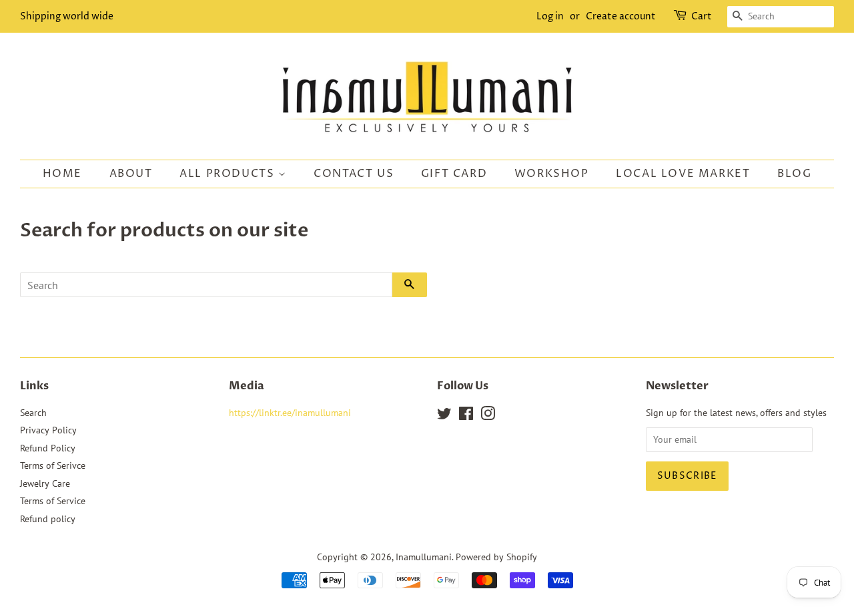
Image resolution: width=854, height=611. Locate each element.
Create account (621, 16)
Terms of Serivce (52, 465)
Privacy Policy (48, 430)
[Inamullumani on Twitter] (444, 416)
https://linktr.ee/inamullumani (290, 413)
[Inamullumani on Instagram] (487, 416)
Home (62, 173)
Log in (550, 16)
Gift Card (454, 173)
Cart (701, 16)
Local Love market (683, 173)
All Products (228, 173)
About (131, 173)
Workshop (551, 173)
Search (33, 413)
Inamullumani (424, 557)
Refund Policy (47, 448)
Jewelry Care (45, 483)
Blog (794, 173)
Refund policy (47, 519)
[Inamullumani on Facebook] (466, 416)
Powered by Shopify (496, 557)
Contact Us (354, 173)
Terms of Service (52, 501)
